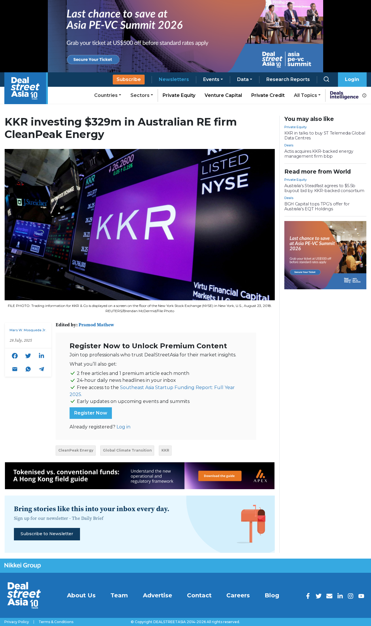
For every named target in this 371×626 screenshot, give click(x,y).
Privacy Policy (16, 622)
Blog (272, 595)
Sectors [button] (140, 95)
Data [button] (243, 79)
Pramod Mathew (96, 324)
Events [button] (211, 79)
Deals (288, 145)
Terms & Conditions (56, 622)
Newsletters (174, 79)
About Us (81, 595)
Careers (238, 595)
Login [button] (352, 79)
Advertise (157, 595)
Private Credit (268, 95)
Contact (199, 595)
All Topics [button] (305, 95)
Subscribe (129, 79)
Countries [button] (106, 95)
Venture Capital (223, 95)
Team (119, 595)
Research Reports (288, 79)
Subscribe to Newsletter (47, 533)
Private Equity (179, 95)
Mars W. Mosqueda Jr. (28, 330)
